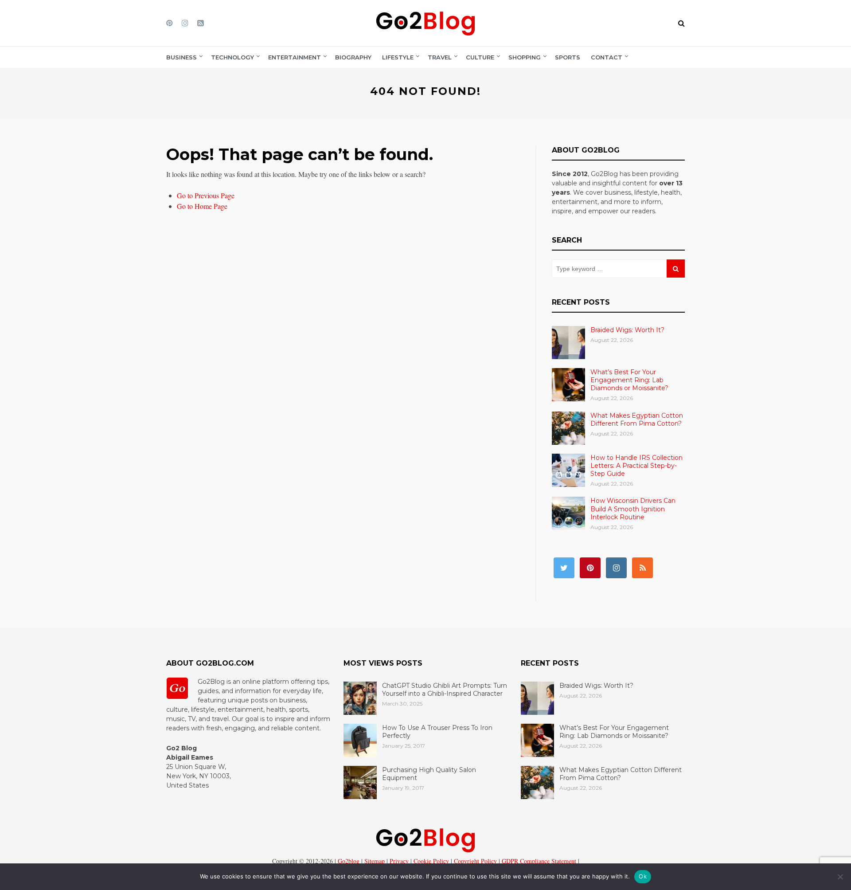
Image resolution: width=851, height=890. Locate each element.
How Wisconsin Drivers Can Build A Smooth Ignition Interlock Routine (632, 509)
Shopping (524, 57)
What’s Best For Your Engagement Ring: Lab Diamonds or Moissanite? (629, 380)
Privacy (398, 861)
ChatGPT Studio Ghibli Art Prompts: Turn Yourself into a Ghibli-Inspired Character (444, 690)
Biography (353, 57)
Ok (643, 876)
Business (181, 57)
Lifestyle (398, 57)
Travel (440, 57)
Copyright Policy (474, 861)
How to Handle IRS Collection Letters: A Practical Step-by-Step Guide (636, 466)
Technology (232, 57)
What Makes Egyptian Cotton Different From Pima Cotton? (636, 419)
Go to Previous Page (205, 195)
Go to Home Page (202, 206)
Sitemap (374, 861)
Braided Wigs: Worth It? (627, 330)
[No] (839, 876)
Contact (606, 57)
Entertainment (294, 57)
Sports (567, 57)
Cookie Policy (430, 861)
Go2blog (348, 861)
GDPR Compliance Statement (538, 861)
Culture (480, 57)
